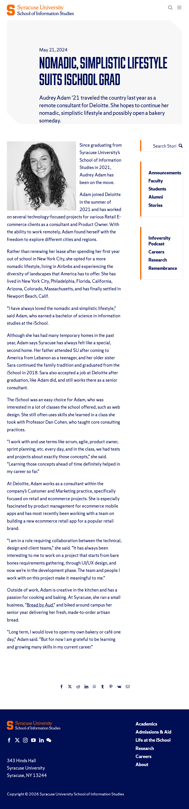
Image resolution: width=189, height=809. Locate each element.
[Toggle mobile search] (170, 7)
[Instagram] (25, 740)
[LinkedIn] (41, 740)
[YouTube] (33, 740)
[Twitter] (17, 740)
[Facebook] (9, 740)
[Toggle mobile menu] (179, 7)
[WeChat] (48, 740)
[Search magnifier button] (180, 146)
